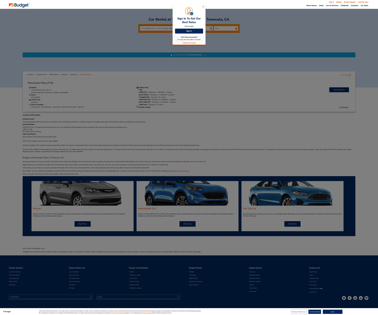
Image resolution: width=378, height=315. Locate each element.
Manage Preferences (299, 312)
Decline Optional (314, 312)
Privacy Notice (118, 313)
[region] (189, 311)
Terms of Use (147, 313)
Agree (333, 312)
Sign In (189, 31)
